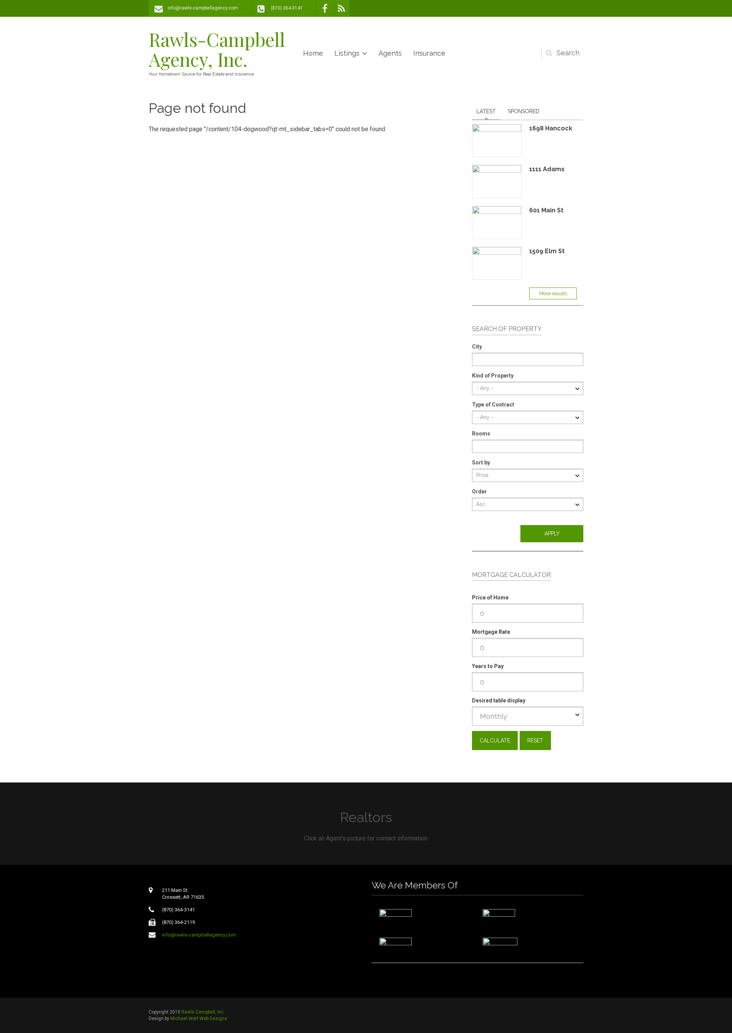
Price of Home (490, 597)
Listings (347, 53)
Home (313, 53)
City (477, 347)
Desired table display (498, 700)
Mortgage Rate (491, 632)
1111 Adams (547, 169)
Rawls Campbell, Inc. (203, 1012)
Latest (486, 111)
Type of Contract (493, 405)
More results (553, 293)
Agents (390, 53)
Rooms (481, 434)
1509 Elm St (547, 251)
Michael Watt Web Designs (198, 1018)
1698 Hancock (550, 128)
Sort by (481, 462)
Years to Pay (488, 666)
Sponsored (523, 111)
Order (479, 491)
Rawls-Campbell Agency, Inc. (217, 49)
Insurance (429, 53)
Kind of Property (493, 376)
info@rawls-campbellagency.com (203, 8)
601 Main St (546, 210)
